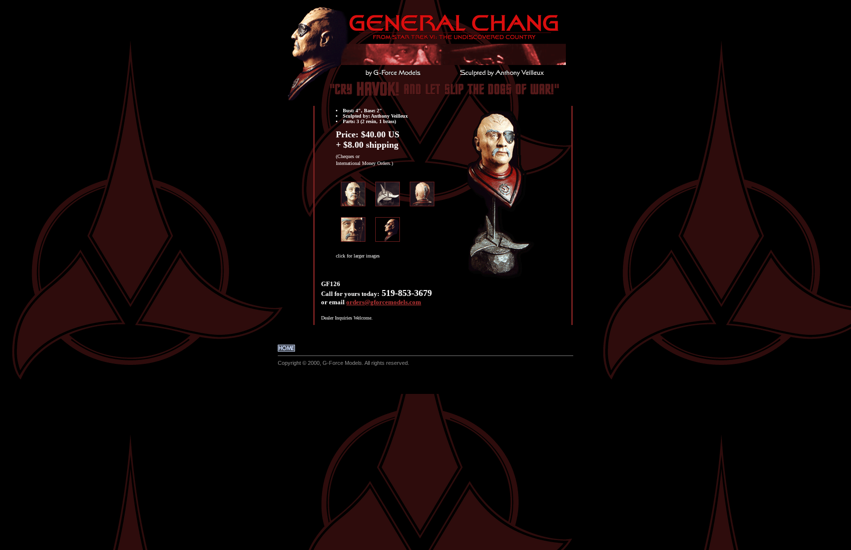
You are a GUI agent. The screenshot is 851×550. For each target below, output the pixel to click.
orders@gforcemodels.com (383, 302)
